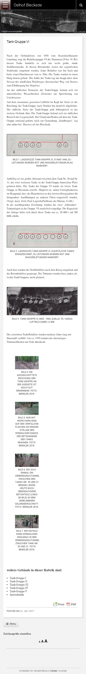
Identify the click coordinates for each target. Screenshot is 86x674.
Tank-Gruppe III (19, 584)
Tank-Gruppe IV (19, 588)
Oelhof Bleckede (28, 5)
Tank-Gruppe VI (18, 41)
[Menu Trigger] (5, 5)
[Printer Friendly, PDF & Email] (65, 603)
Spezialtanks (17, 594)
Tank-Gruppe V (18, 591)
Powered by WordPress (33, 671)
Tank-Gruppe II (18, 581)
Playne (62, 671)
